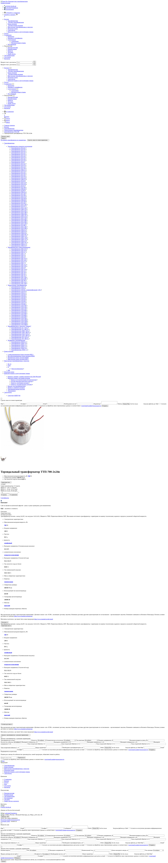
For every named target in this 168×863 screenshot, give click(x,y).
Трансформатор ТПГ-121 (18, 258)
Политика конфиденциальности (10, 820)
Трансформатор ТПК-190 (19, 214)
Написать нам (5, 816)
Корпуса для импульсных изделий (21, 384)
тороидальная (8, 582)
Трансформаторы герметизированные (19, 247)
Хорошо (3, 861)
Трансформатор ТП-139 (18, 195)
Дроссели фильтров (17, 368)
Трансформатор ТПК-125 (19, 209)
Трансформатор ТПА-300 (19, 222)
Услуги (6, 33)
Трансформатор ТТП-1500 (19, 321)
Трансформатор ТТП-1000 (19, 320)
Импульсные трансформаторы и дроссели (20, 27)
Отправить (105, 406)
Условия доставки (6, 724)
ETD (9, 365)
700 (29, 476)
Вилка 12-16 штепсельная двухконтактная (24, 380)
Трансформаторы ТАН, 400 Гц (20, 335)
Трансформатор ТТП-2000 (19, 323)
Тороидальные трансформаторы (17, 285)
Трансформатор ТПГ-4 (18, 256)
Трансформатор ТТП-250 (19, 312)
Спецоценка (15, 41)
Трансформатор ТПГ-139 (18, 277)
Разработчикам (12, 49)
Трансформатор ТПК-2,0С (19, 215)
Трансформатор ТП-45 (18, 186)
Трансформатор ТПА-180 (19, 212)
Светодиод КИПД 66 (14, 395)
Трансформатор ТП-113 (18, 165)
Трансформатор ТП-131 (18, 152)
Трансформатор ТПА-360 (19, 228)
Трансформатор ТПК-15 (18, 170)
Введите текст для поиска (8, 62)
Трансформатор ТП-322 (18, 163)
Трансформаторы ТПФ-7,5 (19, 350)
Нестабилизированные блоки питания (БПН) (21, 356)
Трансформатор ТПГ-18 (18, 272)
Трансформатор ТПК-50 (18, 192)
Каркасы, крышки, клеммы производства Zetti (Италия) (24, 376)
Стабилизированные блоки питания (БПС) (20, 354)
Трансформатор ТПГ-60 (18, 280)
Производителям (13, 47)
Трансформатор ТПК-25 (18, 179)
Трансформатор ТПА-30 (18, 184)
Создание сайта (5, 821)
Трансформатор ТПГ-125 (18, 282)
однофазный (8, 543)
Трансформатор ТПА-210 (19, 217)
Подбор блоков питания (15, 25)
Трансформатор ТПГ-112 (18, 264)
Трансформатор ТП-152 (18, 160)
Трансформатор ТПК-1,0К (19, 238)
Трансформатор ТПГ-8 (18, 268)
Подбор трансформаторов (16, 22)
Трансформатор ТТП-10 (18, 291)
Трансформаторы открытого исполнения (20, 146)
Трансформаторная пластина (16, 389)
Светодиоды (11, 30)
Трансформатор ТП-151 (18, 154)
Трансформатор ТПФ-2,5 (18, 346)
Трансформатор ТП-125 (18, 173)
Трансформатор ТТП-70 (18, 302)
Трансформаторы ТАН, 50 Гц (20, 334)
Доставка (10, 52)
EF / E (9, 364)
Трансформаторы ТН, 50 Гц (19, 337)
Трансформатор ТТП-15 (18, 293)
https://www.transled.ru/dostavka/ (23, 616)
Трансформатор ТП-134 (18, 168)
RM (9, 370)
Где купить (7, 57)
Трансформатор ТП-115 (18, 171)
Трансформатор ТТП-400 (19, 315)
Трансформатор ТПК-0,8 (18, 233)
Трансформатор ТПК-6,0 (18, 245)
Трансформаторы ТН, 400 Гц (20, 339)
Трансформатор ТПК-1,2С (19, 239)
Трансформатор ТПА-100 (19, 204)
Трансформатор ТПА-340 (19, 227)
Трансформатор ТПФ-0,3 (18, 342)
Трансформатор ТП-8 (17, 162)
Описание (4, 622)
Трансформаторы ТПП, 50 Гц (20, 331)
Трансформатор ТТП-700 (19, 318)
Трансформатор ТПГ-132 (18, 266)
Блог (5, 784)
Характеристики (5, 482)
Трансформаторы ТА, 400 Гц (20, 329)
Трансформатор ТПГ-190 (18, 283)
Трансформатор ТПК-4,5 (18, 244)
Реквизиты (11, 36)
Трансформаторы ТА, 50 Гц (19, 327)
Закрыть (3, 138)
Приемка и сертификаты (15, 38)
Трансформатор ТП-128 (18, 187)
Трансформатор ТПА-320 (19, 223)
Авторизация (10, 9)
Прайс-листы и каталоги (11, 801)
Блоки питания (12, 24)
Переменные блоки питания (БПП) (18, 357)
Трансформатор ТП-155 (18, 174)
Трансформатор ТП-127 (18, 206)
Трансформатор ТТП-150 (19, 309)
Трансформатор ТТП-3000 (19, 324)
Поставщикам (12, 44)
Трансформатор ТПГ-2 (18, 255)
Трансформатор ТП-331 (18, 149)
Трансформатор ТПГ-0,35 (19, 249)
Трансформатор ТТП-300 (19, 313)
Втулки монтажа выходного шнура (21, 381)
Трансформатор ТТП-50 (18, 299)
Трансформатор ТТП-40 (18, 298)
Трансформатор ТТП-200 (19, 310)
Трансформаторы (13, 21)
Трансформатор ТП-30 (18, 181)
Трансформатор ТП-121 (18, 151)
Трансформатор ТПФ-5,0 (18, 348)
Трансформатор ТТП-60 (18, 301)
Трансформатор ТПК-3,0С (19, 242)
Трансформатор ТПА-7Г (18, 261)
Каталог (6, 19)
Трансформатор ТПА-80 (18, 201)
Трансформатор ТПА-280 (19, 220)
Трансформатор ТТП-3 (18, 286)
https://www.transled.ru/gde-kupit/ (43, 619)
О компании (8, 35)
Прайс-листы (12, 54)
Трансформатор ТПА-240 (19, 219)
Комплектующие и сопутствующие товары (20, 32)
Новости (10, 51)
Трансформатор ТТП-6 (18, 288)
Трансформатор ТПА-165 (19, 211)
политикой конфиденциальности (91, 406)
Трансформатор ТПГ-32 (18, 275)
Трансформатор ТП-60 (18, 190)
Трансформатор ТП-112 (18, 157)
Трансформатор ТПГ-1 (18, 253)
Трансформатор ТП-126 (18, 203)
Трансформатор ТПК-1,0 (18, 236)
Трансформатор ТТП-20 (18, 294)
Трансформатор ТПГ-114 (18, 269)
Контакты (7, 58)
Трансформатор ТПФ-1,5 (18, 345)
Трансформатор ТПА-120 (19, 208)
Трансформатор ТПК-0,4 (18, 230)
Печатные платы (13, 28)
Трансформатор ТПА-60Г (19, 279)
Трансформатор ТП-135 (18, 176)
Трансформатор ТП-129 (18, 193)
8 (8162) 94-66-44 (6, 807)
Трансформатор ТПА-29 (18, 182)
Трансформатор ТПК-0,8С (19, 234)
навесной (7, 605)
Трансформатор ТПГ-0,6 (18, 250)
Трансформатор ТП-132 (18, 159)
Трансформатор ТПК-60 (18, 200)
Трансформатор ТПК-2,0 (18, 241)
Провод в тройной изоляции (16, 387)
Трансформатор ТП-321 (18, 148)
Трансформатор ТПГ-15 (18, 271)
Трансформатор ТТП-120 (19, 307)
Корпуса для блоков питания (20, 383)
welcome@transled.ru (11, 813)
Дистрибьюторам (9, 55)
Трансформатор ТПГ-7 (18, 263)
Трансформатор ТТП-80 (18, 304)
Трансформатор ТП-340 (18, 225)
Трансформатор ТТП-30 (18, 296)
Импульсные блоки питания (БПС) (18, 359)
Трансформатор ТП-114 (18, 167)
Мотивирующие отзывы (18, 43)
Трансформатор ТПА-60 (18, 198)
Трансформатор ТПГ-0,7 (18, 252)
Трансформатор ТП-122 (18, 156)
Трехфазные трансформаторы (16, 340)
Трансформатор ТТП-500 (19, 316)
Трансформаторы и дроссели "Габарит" (19, 326)
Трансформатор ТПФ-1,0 (18, 343)
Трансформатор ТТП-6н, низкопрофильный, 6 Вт (26, 290)
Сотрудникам (12, 39)
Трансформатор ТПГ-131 (18, 260)
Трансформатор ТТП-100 (19, 305)
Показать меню (5, 136)
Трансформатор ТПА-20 (18, 178)
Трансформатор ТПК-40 (18, 189)
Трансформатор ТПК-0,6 (18, 231)
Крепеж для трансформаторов (17, 386)
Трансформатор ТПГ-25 (18, 274)
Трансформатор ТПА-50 (18, 197)
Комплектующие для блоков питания (19, 378)
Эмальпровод (12, 391)
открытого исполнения (11, 555)
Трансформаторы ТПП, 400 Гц (20, 332)
